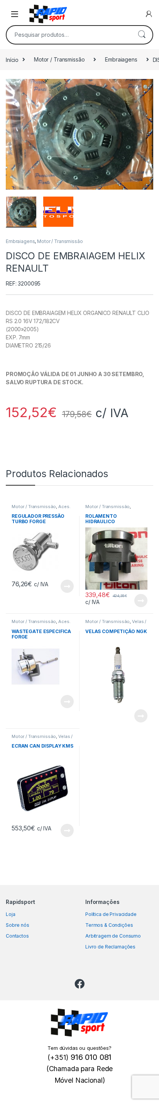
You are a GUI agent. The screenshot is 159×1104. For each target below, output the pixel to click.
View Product (64, 586)
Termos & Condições (109, 925)
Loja (10, 914)
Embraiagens (121, 59)
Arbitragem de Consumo (113, 936)
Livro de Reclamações (110, 947)
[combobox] (69, 35)
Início (12, 59)
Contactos (17, 936)
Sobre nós (17, 925)
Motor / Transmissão (59, 59)
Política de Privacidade (111, 914)
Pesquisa (141, 35)
